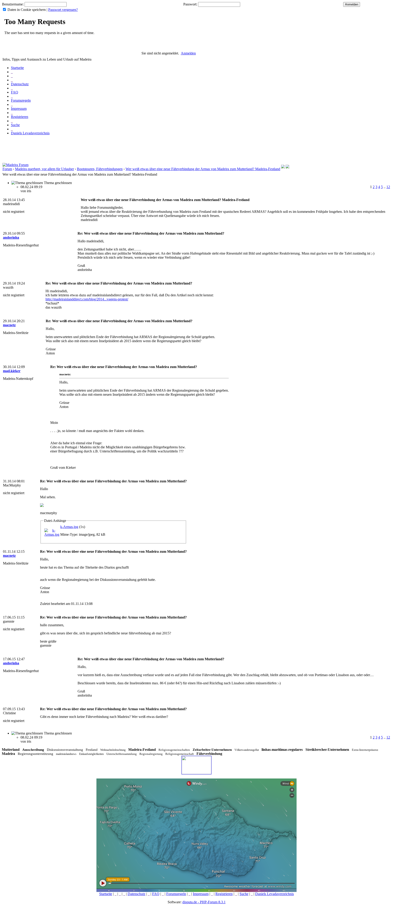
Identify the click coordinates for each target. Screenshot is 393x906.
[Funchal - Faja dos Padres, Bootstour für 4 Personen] (287, 167)
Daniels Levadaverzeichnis (30, 133)
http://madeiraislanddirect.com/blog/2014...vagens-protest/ (86, 299)
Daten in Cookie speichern (27, 10)
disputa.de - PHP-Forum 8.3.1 (204, 902)
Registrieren (19, 117)
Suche (15, 125)
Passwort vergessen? (63, 10)
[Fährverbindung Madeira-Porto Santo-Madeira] (283, 167)
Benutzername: (13, 4)
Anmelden (188, 53)
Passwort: (190, 4)
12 (388, 187)
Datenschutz (20, 84)
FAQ (14, 92)
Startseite (17, 68)
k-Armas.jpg (69, 527)
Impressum (19, 108)
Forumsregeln (21, 100)
